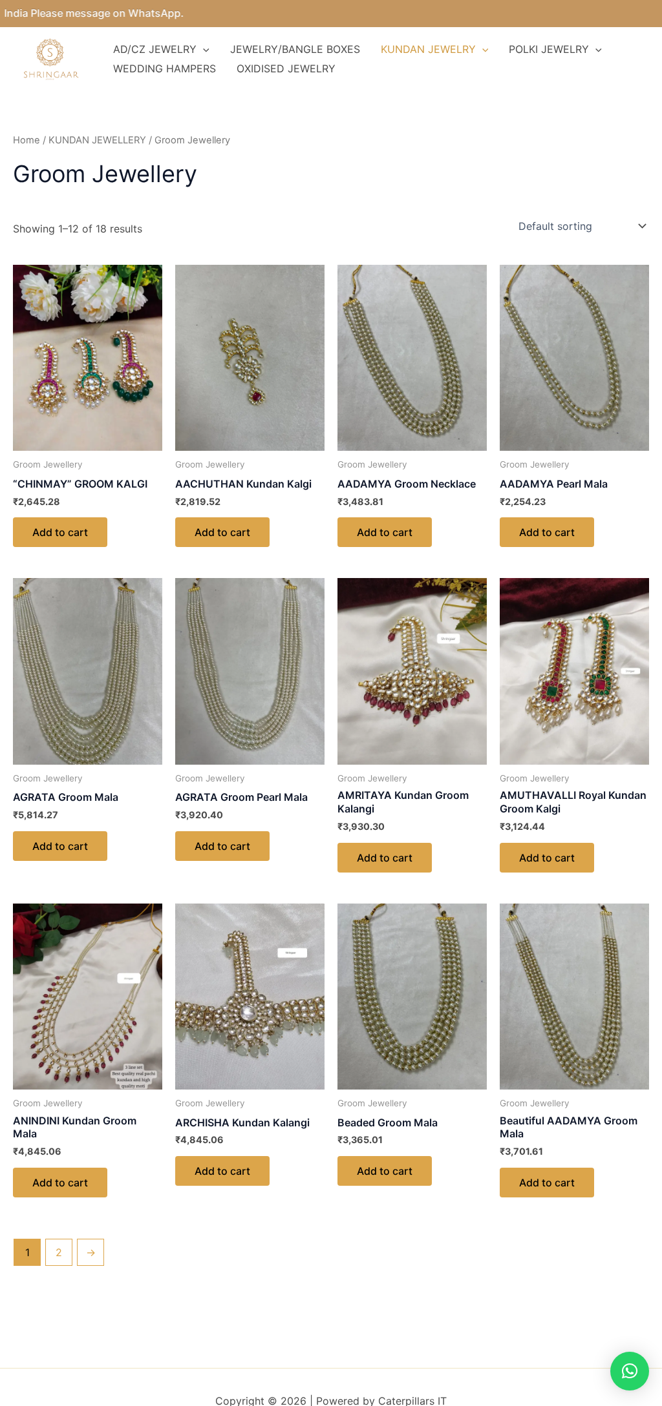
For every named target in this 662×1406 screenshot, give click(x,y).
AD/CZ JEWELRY (155, 49)
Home (26, 140)
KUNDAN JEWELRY (428, 49)
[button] (629, 1371)
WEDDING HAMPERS (164, 68)
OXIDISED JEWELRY (286, 68)
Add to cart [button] (60, 532)
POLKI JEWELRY (549, 49)
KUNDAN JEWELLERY (97, 140)
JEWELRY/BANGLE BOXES (295, 49)
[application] (203, 49)
